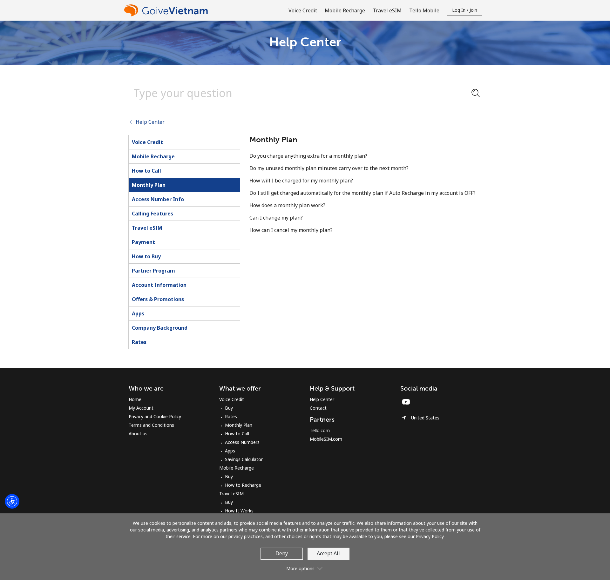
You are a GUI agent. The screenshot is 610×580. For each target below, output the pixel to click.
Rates (139, 342)
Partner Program (153, 270)
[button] (305, 566)
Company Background (159, 327)
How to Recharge (243, 485)
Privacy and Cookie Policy (155, 416)
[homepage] (167, 10)
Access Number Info (158, 199)
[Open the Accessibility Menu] (12, 501)
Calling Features (152, 213)
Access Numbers (242, 442)
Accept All (328, 553)
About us (138, 434)
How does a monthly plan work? (287, 205)
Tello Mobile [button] (424, 10)
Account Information (159, 284)
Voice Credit (147, 142)
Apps (138, 313)
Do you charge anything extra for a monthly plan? (308, 155)
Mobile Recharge (153, 156)
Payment (143, 242)
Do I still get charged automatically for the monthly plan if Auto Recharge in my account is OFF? (362, 192)
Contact (318, 408)
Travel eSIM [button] (387, 10)
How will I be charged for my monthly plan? (301, 180)
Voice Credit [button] (302, 10)
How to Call (146, 170)
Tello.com (320, 430)
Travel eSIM (147, 227)
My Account (141, 408)
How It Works (239, 511)
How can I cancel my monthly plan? (291, 230)
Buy (229, 408)
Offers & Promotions (158, 299)
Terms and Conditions (151, 425)
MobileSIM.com (326, 439)
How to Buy (146, 256)
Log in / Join (464, 10)
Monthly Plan (149, 184)
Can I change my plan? (276, 217)
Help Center (149, 121)
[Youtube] (407, 401)
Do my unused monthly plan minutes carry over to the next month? (329, 168)
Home (135, 399)
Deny (281, 553)
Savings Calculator (244, 459)
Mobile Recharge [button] (345, 10)
